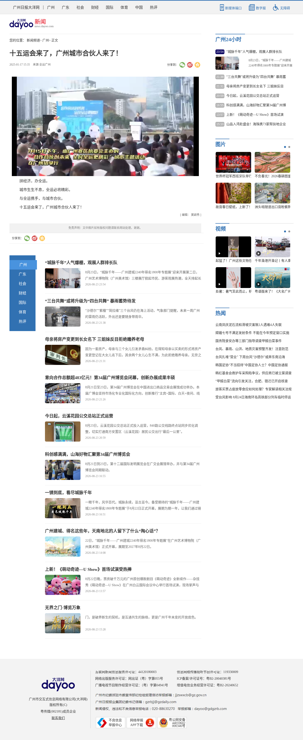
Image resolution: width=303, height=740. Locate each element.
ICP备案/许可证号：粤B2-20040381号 (204, 678)
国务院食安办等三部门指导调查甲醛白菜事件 (248, 341)
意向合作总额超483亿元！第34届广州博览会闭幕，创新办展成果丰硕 (110, 377)
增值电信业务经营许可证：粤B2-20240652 (207, 685)
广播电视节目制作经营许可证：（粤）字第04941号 (131, 685)
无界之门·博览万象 (62, 607)
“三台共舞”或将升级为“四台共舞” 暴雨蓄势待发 (90, 301)
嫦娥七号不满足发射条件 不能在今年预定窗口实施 (252, 333)
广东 (65, 7)
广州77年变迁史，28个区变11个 (239, 291)
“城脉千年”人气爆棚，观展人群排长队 (81, 262)
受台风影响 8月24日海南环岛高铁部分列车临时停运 (253, 397)
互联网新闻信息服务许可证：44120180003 (125, 672)
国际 (109, 7)
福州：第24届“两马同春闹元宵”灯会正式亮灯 (248, 176)
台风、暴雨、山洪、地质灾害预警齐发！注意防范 (251, 349)
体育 (124, 7)
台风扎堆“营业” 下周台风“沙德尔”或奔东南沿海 (250, 357)
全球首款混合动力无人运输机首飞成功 (244, 207)
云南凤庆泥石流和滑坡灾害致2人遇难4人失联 (248, 325)
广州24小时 (228, 39)
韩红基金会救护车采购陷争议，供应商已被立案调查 (253, 373)
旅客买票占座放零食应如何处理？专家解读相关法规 (253, 389)
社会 (80, 7)
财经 (95, 7)
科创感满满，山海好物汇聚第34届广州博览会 (87, 454)
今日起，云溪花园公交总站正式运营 (79, 416)
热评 (153, 7)
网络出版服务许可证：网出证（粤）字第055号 (129, 678)
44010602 (178, 723)
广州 (51, 7)
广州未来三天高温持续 (272, 291)
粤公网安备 (177, 720)
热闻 (220, 313)
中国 (139, 7)
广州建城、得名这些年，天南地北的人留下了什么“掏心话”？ (102, 531)
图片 (220, 144)
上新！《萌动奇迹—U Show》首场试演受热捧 (88, 569)
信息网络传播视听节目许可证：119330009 (207, 672)
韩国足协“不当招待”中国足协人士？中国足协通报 (251, 365)
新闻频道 (33, 40)
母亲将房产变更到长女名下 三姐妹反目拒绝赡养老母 (94, 339)
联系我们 (58, 718)
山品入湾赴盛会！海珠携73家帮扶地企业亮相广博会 (256, 124)
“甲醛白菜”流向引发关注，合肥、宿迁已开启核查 (251, 381)
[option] (251, 182)
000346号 (178, 726)
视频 (220, 229)
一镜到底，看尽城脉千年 (68, 492)
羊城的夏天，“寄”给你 (233, 260)
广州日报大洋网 (26, 7)
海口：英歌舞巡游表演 (272, 176)
